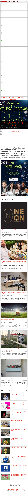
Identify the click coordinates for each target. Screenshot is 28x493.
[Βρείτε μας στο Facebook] (8, 485)
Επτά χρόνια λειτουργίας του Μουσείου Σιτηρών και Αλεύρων (13, 293)
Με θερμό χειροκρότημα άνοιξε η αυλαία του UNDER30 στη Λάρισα (18, 412)
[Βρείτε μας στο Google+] (16, 485)
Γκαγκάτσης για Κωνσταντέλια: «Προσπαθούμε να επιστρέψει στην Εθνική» (18, 395)
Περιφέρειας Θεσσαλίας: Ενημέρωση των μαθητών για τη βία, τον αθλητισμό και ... (18, 421)
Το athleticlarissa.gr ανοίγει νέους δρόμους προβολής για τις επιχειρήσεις (12, 349)
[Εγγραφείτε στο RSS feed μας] (19, 485)
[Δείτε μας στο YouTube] (11, 485)
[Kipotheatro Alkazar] (14, 131)
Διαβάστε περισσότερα (14, 99)
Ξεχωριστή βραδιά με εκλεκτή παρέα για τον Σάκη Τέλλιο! (13, 262)
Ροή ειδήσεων (5, 390)
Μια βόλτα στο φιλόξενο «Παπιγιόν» (10, 378)
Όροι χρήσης (16, 488)
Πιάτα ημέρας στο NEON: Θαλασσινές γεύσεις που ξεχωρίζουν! (13, 230)
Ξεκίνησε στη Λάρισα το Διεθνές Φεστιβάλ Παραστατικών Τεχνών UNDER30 (18, 404)
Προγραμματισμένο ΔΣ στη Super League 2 (18, 430)
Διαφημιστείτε (23, 488)
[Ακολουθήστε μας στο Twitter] (13, 485)
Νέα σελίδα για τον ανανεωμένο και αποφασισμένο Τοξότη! (18, 475)
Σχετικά (3, 488)
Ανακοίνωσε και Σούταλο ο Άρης (18, 447)
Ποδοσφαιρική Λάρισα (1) (7, 319)
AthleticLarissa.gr (17, 490)
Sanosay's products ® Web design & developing (14, 489)
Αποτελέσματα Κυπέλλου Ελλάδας (19, 465)
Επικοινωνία (9, 488)
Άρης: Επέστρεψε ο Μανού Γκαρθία (17, 439)
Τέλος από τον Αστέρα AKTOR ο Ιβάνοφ (18, 457)
